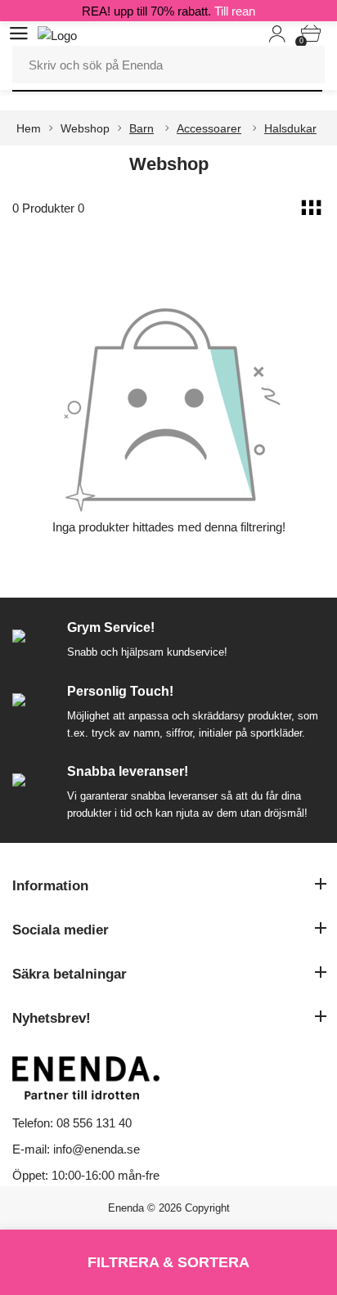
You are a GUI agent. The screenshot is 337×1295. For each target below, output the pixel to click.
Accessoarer (209, 128)
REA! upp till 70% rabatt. (168, 11)
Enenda (126, 1208)
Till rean (234, 11)
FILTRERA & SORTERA (168, 1262)
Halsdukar (290, 128)
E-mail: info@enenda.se (76, 1149)
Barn (141, 128)
